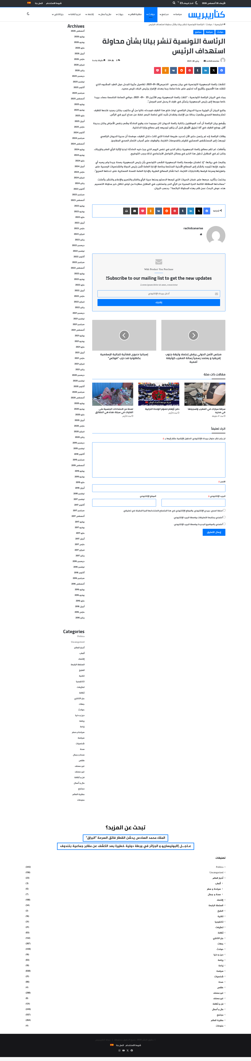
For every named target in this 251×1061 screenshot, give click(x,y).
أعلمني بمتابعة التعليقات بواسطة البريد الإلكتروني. (198, 518)
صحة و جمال (79, 755)
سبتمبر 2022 (78, 262)
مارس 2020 (79, 426)
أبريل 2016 (80, 606)
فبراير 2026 (79, 65)
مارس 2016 (80, 612)
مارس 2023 (79, 228)
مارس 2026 (79, 59)
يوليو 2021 (80, 336)
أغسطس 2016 (78, 584)
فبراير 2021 (79, 364)
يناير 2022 (80, 307)
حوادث (151, 14)
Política (81, 636)
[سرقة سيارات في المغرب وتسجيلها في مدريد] (204, 394)
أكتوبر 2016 (79, 573)
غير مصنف (80, 766)
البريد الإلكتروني (216, 496)
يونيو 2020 (79, 409)
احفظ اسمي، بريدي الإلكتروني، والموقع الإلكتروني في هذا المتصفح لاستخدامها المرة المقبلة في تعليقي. (173, 511)
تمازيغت (81, 687)
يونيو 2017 (80, 527)
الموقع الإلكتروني (148, 496)
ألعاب (82, 653)
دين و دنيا (80, 715)
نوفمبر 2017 (79, 499)
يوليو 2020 (79, 403)
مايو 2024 (80, 161)
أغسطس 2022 (78, 268)
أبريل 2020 (80, 420)
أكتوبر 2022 (79, 257)
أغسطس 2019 (78, 465)
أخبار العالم (79, 648)
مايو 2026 (80, 48)
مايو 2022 (80, 285)
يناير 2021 (80, 370)
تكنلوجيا (80, 682)
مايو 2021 (80, 347)
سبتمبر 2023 (78, 195)
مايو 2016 (80, 601)
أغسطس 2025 (78, 99)
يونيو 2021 (80, 341)
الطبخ (82, 670)
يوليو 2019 (80, 471)
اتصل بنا (39, 3)
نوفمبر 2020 (79, 381)
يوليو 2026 (79, 37)
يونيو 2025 (79, 110)
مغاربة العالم (136, 14)
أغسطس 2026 (78, 31)
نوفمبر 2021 (79, 319)
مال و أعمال (105, 14)
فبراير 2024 (79, 178)
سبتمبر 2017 (79, 511)
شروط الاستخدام (54, 3)
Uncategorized (78, 642)
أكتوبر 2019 (79, 454)
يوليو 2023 (79, 206)
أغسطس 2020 (78, 398)
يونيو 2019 (80, 477)
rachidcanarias (212, 61)
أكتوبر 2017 (79, 505)
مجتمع (165, 14)
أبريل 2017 (80, 539)
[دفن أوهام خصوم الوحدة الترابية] (158, 394)
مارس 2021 (80, 358)
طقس (82, 760)
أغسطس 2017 (78, 516)
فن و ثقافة (75, 14)
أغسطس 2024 (78, 144)
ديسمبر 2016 (79, 561)
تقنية (82, 676)
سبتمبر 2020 (78, 392)
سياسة (178, 14)
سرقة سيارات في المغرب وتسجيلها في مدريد (206, 410)
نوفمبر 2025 (79, 82)
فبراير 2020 (79, 432)
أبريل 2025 (80, 121)
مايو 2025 (80, 116)
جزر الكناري (59, 14)
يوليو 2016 (80, 590)
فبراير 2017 (80, 550)
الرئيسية (218, 24)
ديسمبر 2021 (79, 313)
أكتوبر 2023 (79, 189)
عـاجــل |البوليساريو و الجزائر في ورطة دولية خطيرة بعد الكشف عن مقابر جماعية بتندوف (125, 846)
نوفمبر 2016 (79, 567)
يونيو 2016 (80, 595)
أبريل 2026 (80, 54)
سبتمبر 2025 (78, 93)
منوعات (81, 800)
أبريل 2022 (80, 291)
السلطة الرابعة (78, 665)
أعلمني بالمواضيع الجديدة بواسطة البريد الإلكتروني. (198, 524)
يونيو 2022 (79, 279)
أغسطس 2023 (78, 200)
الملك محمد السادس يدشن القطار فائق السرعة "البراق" (125, 838)
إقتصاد (90, 14)
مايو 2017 (80, 533)
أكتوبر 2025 (79, 87)
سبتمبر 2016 (79, 578)
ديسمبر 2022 (78, 245)
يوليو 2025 (79, 104)
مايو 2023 (80, 217)
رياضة (82, 721)
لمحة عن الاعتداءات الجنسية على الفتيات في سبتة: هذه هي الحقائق (114, 410)
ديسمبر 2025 (78, 76)
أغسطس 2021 (78, 330)
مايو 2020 (80, 415)
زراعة (82, 727)
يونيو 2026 (79, 42)
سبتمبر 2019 (79, 460)
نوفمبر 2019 (79, 448)
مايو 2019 (80, 482)
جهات (120, 14)
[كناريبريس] (206, 14)
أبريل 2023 (80, 223)
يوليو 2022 (79, 274)
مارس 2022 (79, 296)
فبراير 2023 (79, 234)
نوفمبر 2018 (79, 494)
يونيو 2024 (79, 155)
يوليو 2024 (79, 149)
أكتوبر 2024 (79, 133)
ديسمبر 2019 (79, 443)
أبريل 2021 (80, 353)
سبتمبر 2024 (78, 138)
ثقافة (82, 693)
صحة (82, 749)
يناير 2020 (80, 437)
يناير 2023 (80, 240)
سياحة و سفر (78, 732)
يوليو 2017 (80, 522)
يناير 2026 (80, 70)
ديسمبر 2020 (78, 375)
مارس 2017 (80, 544)
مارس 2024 (79, 172)
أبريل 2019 (80, 488)
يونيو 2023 (79, 212)
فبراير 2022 (79, 302)
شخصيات (80, 744)
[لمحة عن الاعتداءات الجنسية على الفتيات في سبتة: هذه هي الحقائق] (112, 394)
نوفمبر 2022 (79, 251)
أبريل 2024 (80, 166)
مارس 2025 (79, 127)
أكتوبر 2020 (79, 386)
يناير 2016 (80, 618)
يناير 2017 (80, 556)
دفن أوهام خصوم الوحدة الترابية (162, 409)
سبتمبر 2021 (79, 324)
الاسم (221, 482)
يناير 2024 (80, 183)
